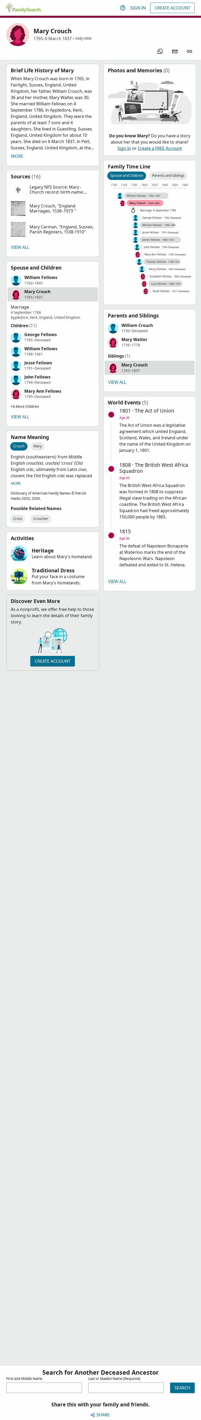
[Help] (123, 8)
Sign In (138, 8)
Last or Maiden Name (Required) (114, 1378)
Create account (52, 661)
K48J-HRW (83, 38)
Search (182, 1388)
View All (20, 247)
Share (103, 1415)
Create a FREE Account (160, 148)
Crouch (19, 446)
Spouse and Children (126, 175)
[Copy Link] (189, 51)
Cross (17, 518)
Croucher (40, 518)
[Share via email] (175, 51)
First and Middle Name (24, 1378)
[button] (53, 190)
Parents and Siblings (168, 175)
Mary (38, 446)
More (17, 156)
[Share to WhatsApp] (160, 51)
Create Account (172, 8)
